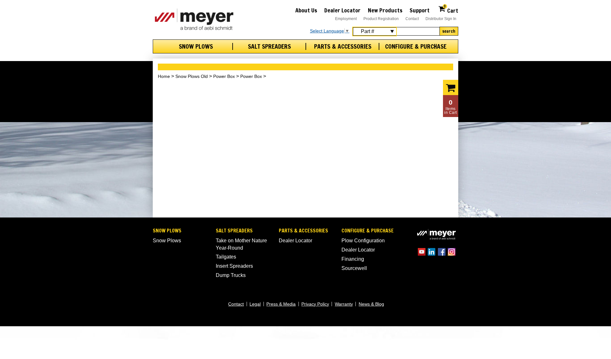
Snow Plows (196, 46)
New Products (385, 10)
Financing (352, 259)
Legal (255, 304)
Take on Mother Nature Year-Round (241, 244)
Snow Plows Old (191, 76)
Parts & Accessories (342, 46)
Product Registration (381, 19)
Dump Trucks (231, 275)
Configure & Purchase (415, 46)
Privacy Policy (315, 304)
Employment (346, 19)
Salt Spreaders (269, 46)
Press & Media (281, 304)
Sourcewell (354, 268)
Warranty (344, 304)
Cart (451, 9)
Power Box (224, 76)
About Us (306, 10)
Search (448, 31)
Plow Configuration (363, 240)
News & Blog (371, 304)
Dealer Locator (342, 10)
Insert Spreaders (234, 266)
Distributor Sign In (440, 19)
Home (164, 76)
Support (420, 10)
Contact (412, 19)
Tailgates (226, 256)
